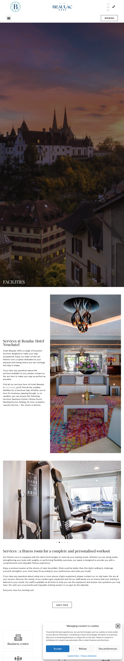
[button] (117, 626)
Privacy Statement (88, 656)
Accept (58, 648)
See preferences (108, 648)
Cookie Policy (73, 656)
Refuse (83, 648)
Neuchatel (10, 387)
